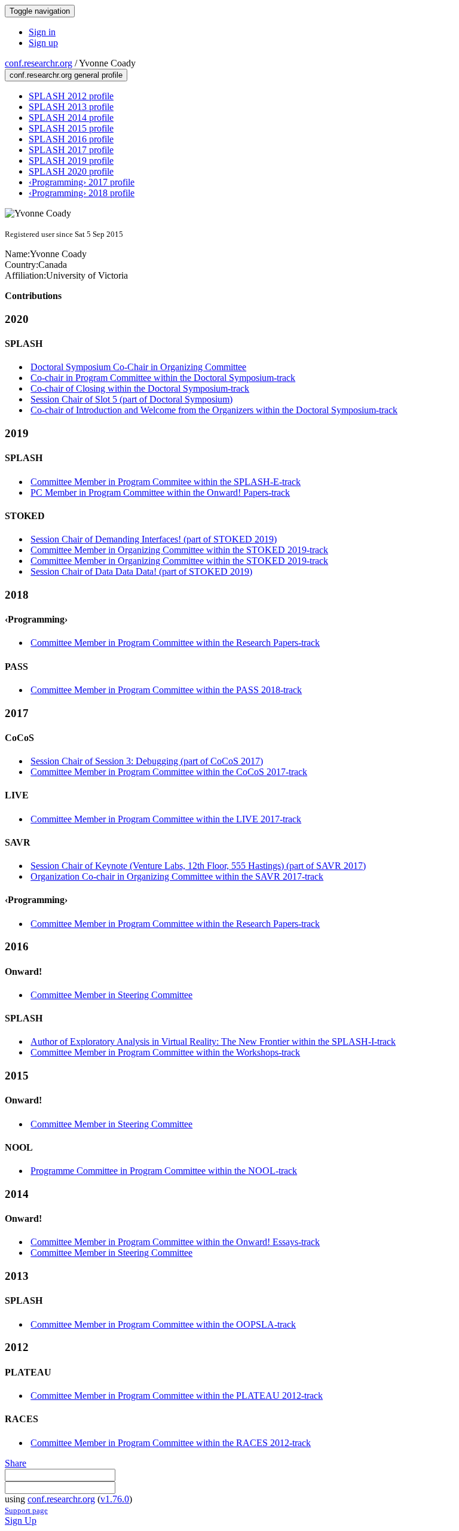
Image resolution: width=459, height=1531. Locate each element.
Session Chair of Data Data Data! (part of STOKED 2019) (141, 571)
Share (15, 1463)
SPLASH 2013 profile (71, 107)
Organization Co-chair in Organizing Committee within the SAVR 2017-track (176, 876)
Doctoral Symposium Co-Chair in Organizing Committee (138, 367)
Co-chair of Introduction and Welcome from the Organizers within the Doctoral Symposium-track (213, 410)
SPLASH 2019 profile (71, 160)
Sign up (43, 43)
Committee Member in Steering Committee (111, 995)
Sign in (42, 32)
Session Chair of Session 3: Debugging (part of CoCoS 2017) (146, 761)
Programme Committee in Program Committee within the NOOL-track (163, 1171)
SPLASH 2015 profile (71, 128)
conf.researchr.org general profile (66, 75)
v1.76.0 (114, 1499)
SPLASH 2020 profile (71, 171)
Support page (26, 1510)
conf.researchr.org (38, 63)
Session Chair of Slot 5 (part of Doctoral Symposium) (131, 399)
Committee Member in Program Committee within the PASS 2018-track (166, 690)
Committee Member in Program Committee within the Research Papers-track (175, 643)
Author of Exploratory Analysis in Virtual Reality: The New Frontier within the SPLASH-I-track (213, 1041)
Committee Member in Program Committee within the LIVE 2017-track (165, 819)
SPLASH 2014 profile (71, 117)
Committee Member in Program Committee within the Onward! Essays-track (175, 1242)
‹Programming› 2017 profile (81, 182)
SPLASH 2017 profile (71, 150)
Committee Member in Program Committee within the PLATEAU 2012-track (176, 1395)
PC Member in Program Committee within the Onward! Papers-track (160, 492)
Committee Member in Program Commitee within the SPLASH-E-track (165, 482)
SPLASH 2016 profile (71, 139)
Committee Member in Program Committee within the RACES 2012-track (170, 1443)
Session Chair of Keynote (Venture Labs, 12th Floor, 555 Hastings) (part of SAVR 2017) (198, 866)
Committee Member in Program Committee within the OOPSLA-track (163, 1324)
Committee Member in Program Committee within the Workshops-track (165, 1052)
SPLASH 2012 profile (71, 96)
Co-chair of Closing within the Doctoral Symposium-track (139, 388)
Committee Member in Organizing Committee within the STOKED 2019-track (179, 550)
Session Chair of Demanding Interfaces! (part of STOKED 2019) (153, 539)
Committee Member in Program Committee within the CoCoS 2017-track (168, 772)
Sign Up (20, 1520)
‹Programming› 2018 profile (81, 193)
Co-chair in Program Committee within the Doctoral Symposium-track (162, 378)
